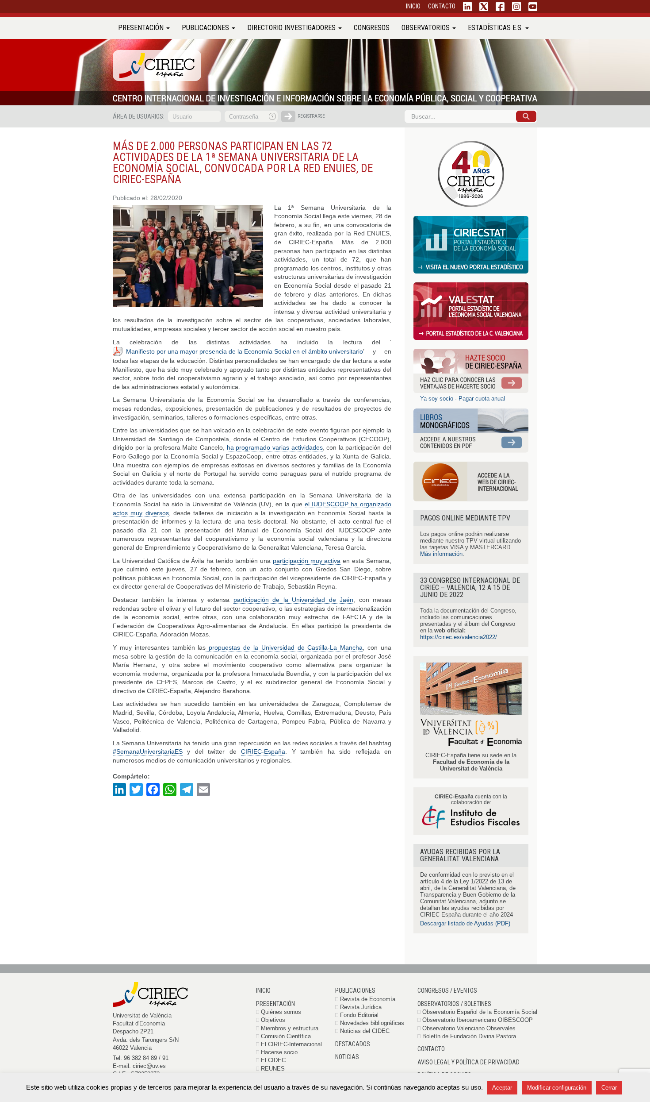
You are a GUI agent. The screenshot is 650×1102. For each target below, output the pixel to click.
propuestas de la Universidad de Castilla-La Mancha (284, 647)
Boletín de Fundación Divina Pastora (469, 1036)
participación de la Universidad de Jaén (293, 599)
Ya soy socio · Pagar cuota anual (462, 398)
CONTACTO (441, 6)
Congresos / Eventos (447, 990)
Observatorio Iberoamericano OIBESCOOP (477, 1020)
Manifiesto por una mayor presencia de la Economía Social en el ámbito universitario (244, 351)
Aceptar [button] (502, 1087)
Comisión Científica (286, 1036)
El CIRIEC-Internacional (291, 1044)
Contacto (431, 1048)
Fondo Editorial (359, 1015)
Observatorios (426, 27)
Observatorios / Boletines (454, 1003)
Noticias (347, 1056)
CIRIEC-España (263, 751)
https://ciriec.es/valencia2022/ (458, 637)
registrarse (311, 116)
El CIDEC (273, 1060)
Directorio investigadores (292, 27)
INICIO (413, 6)
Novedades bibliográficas (372, 1023)
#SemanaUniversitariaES (148, 751)
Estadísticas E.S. (496, 27)
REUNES (273, 1068)
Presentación (141, 27)
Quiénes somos (281, 1012)
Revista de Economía (367, 999)
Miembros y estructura (289, 1028)
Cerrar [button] (609, 1087)
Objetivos (273, 1020)
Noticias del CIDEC (365, 1031)
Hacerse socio (279, 1052)
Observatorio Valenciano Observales (469, 1028)
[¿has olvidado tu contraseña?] (273, 116)
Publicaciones (206, 27)
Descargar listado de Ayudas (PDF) (465, 923)
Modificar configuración (556, 1087)
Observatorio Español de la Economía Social (479, 1012)
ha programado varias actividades (275, 447)
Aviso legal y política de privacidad (468, 1062)
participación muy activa (307, 560)
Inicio (263, 990)
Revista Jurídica (361, 1007)
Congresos (372, 27)
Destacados (352, 1044)
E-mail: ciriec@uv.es (139, 1066)
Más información (441, 554)
